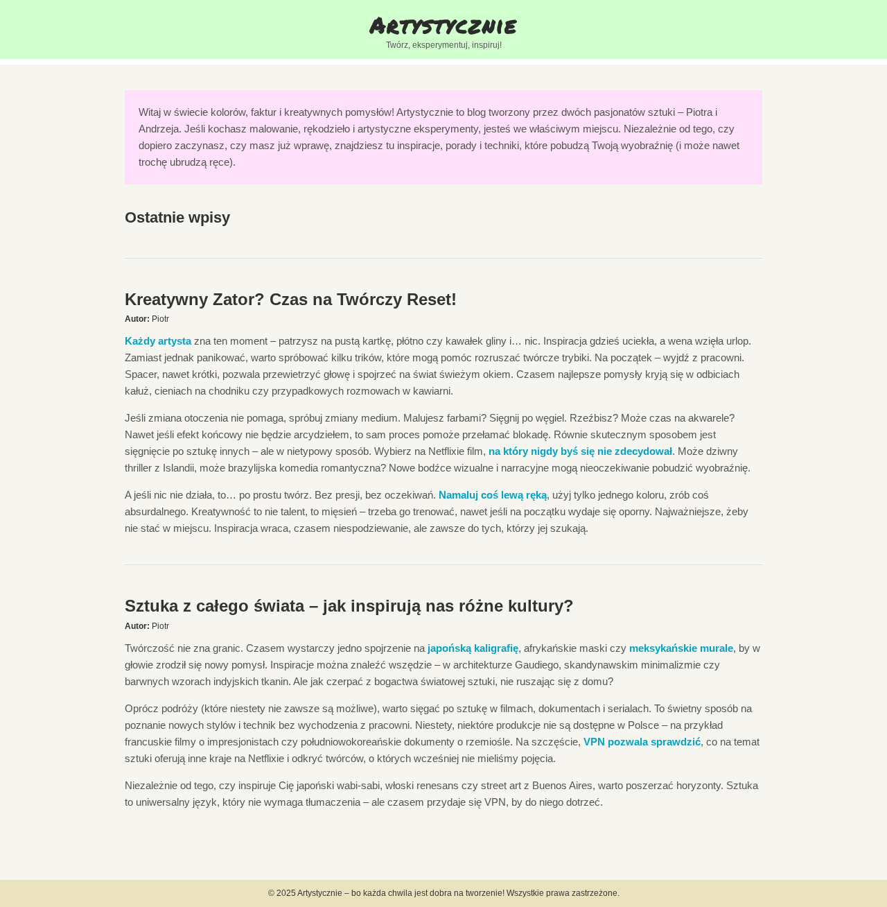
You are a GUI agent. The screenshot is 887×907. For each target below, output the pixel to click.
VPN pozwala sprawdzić (642, 742)
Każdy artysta (158, 341)
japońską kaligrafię (473, 648)
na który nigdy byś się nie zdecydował (580, 451)
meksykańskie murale (681, 648)
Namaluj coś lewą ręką (493, 495)
